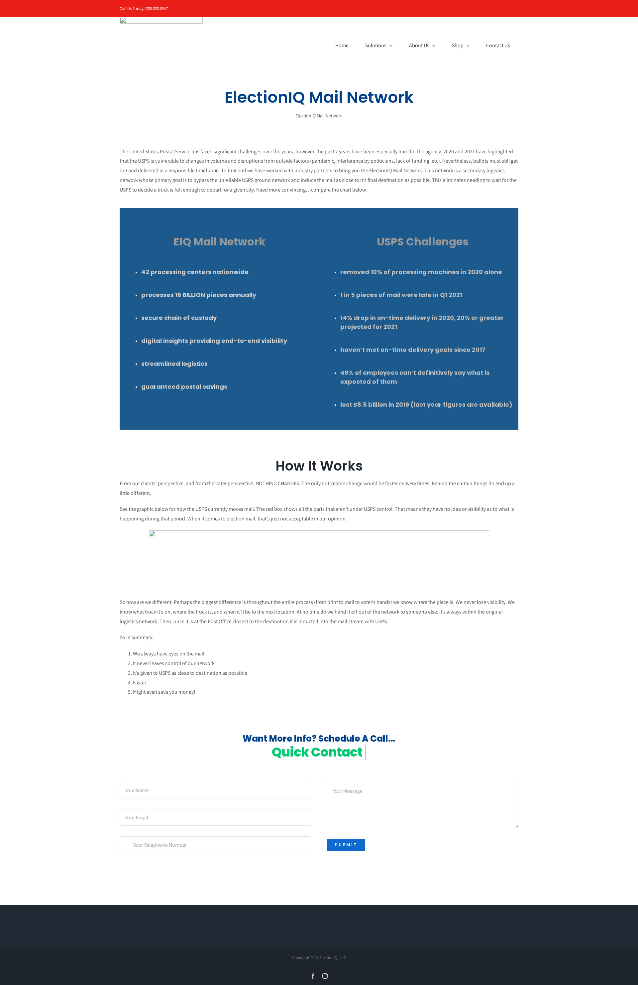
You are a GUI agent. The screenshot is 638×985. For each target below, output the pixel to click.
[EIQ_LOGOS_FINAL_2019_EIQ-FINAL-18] (161, 19)
